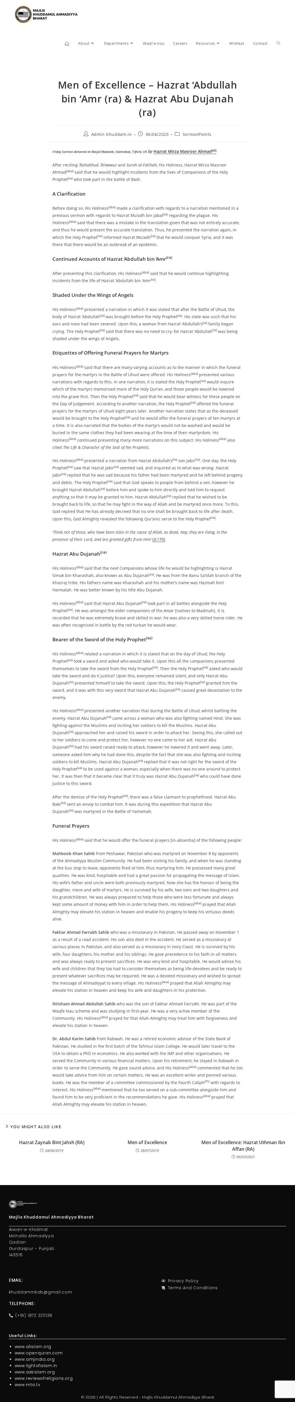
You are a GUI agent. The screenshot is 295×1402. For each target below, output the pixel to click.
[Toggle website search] (278, 43)
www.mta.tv (28, 1385)
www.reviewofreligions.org (44, 1378)
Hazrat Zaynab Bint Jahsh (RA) (51, 1142)
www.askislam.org (35, 1372)
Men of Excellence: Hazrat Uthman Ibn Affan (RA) (243, 1145)
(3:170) (158, 539)
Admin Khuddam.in (111, 134)
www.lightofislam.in (36, 1366)
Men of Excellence (147, 1142)
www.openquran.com (39, 1353)
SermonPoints (197, 134)
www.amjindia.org (35, 1359)
